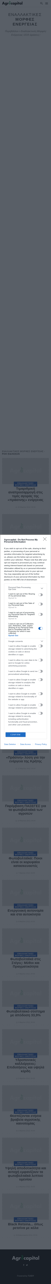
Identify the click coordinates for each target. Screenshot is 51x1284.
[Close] (45, 539)
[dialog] (25, 642)
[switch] (40, 594)
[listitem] (25, 588)
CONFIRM (15, 735)
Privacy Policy (41, 744)
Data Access (25, 744)
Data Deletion (10, 744)
